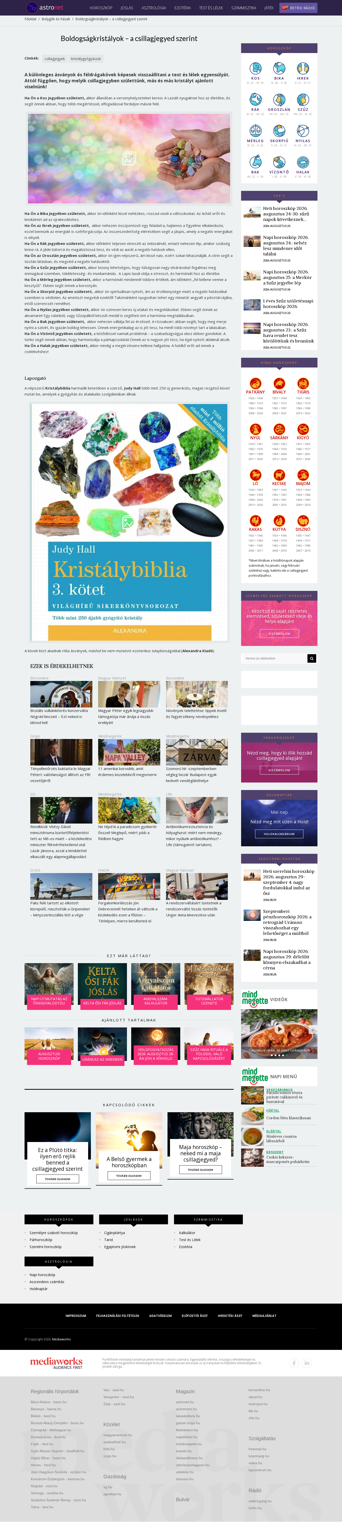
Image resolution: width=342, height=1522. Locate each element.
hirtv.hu (109, 1449)
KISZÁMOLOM (279, 633)
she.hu (254, 1418)
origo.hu (109, 1456)
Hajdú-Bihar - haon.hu (48, 1458)
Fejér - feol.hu (42, 1444)
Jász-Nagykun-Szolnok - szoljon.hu (58, 1472)
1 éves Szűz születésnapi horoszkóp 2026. (288, 303)
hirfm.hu (255, 1508)
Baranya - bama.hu (46, 1409)
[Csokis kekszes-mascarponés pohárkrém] (253, 1158)
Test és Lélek (211, 7)
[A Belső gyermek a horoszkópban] (129, 1140)
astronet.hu (185, 1402)
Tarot (108, 1239)
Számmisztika (243, 7)
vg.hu (107, 1487)
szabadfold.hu (114, 1442)
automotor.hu (186, 1409)
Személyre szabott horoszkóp (54, 1232)
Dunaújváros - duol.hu (48, 1437)
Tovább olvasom (57, 1179)
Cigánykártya (114, 1232)
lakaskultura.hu (188, 1416)
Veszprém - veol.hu (118, 1397)
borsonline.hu (259, 1390)
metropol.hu (258, 1404)
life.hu (253, 1411)
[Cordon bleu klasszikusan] (253, 1116)
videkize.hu (185, 1472)
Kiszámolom (279, 770)
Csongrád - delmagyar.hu (51, 1430)
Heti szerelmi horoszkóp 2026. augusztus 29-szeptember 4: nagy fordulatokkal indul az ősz (288, 882)
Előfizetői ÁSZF (195, 1316)
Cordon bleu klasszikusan (289, 1117)
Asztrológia (154, 7)
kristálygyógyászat (86, 58)
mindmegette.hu (189, 1444)
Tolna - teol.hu (42, 1507)
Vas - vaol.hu (113, 1390)
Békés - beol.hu (43, 1416)
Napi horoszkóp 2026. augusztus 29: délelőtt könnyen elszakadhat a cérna (286, 959)
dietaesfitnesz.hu (189, 1458)
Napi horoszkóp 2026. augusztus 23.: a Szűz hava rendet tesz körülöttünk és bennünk (288, 332)
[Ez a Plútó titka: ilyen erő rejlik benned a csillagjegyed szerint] (58, 1135)
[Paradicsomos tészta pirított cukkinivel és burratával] (253, 1095)
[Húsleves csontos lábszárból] (253, 1137)
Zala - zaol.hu (114, 1404)
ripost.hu (255, 1397)
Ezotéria (183, 7)
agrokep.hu (112, 1494)
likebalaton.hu (187, 1430)
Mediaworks (61, 1339)
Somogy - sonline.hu (47, 1493)
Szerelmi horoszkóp (46, 1246)
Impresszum (76, 1316)
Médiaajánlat (264, 1316)
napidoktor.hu (187, 1437)
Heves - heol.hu (43, 1465)
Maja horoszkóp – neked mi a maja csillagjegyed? (200, 1153)
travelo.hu (184, 1451)
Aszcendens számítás (47, 1281)
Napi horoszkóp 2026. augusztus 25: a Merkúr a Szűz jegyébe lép (287, 277)
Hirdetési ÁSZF (230, 1316)
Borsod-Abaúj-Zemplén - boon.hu (57, 1423)
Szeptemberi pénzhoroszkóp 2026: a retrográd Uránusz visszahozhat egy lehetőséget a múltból (287, 922)
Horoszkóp (101, 7)
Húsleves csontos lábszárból (282, 1138)
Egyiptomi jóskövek (120, 1246)
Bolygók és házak (56, 19)
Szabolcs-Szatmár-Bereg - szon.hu (58, 1500)
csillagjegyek (55, 58)
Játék (269, 7)
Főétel (272, 1110)
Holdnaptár (39, 1288)
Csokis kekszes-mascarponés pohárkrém (287, 1159)
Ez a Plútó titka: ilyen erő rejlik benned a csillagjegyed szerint (57, 1160)
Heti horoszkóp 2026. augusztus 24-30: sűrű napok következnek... (286, 213)
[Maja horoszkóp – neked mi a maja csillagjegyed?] (200, 1134)
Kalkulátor (187, 1232)
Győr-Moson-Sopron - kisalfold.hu (57, 1451)
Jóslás (127, 7)
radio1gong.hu (260, 1501)
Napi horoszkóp (42, 1274)
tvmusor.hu (185, 1479)
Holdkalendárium (279, 834)
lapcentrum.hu (260, 1470)
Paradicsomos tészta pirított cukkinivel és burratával (284, 1097)
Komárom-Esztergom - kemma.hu (58, 1479)
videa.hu (255, 1463)
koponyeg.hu (259, 1456)
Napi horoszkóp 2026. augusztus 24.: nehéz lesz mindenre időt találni (286, 245)
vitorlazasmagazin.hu (193, 1465)
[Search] (311, 658)
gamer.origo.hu (188, 1423)
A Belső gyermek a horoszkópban (129, 1162)
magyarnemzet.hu (117, 1435)
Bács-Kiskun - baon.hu (49, 1402)
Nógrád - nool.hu (44, 1486)
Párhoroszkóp (41, 1239)
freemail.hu (257, 1449)
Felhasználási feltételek (117, 1316)
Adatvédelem (160, 1316)
